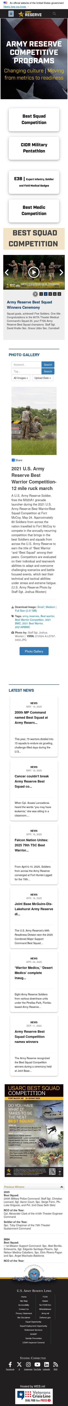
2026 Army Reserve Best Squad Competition (34, 304)
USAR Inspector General (33, 1342)
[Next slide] (61, 272)
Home (23, 1297)
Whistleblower (45, 1309)
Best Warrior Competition (29, 619)
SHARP (33, 1334)
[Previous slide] (7, 272)
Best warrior (47, 616)
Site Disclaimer (23, 1317)
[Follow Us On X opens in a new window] (19, 1365)
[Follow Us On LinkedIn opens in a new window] (46, 1365)
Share (18, 460)
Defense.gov (45, 1317)
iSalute (45, 1301)
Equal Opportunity (33, 1322)
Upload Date (42, 378)
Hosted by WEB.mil (32, 1386)
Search (48, 364)
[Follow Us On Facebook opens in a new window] (10, 1365)
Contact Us (24, 1309)
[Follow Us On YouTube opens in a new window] (37, 1365)
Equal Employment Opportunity (33, 1326)
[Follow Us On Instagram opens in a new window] (28, 1365)
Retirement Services (33, 1330)
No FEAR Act (45, 1305)
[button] (17, 7)
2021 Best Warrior (32, 623)
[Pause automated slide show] (35, 294)
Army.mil (45, 1313)
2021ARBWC (22, 627)
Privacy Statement (24, 1313)
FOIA (45, 1297)
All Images (20, 378)
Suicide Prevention (33, 1338)
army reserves (31, 616)
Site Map (24, 1301)
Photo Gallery (34, 651)
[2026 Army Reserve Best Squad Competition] (34, 272)
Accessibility (23, 1305)
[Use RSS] (55, 1365)
